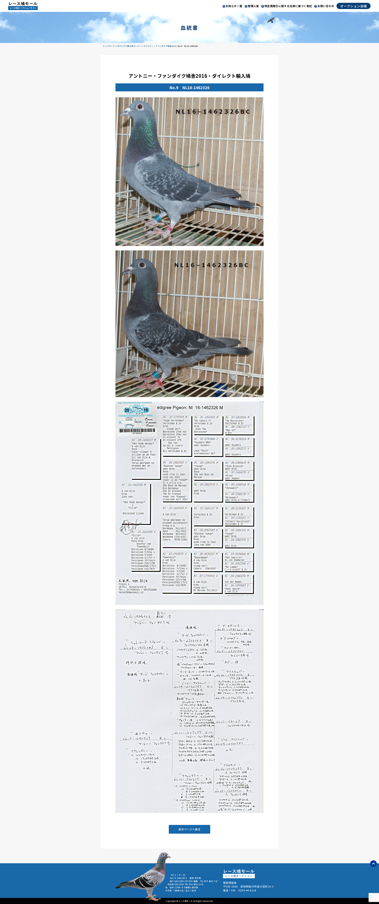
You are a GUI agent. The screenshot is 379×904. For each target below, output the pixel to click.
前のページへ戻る (189, 829)
